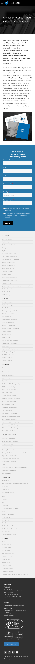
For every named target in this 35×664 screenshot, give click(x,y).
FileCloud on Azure (7, 360)
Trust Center (5, 523)
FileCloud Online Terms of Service (11, 529)
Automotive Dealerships (8, 438)
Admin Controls (6, 337)
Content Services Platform (9, 395)
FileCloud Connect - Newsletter (10, 508)
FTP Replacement (7, 410)
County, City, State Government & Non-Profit (14, 453)
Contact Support (6, 544)
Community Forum (7, 556)
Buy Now (4, 251)
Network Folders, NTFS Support (10, 328)
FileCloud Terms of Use (8, 526)
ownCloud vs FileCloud (8, 265)
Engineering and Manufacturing (10, 458)
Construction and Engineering (10, 441)
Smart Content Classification (10, 319)
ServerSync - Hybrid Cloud (9, 311)
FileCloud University (7, 571)
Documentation (6, 550)
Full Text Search (6, 331)
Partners (4, 368)
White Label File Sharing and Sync (11, 407)
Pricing (4, 248)
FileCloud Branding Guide (9, 534)
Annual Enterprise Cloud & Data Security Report (15, 483)
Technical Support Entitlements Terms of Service (15, 574)
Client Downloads (7, 239)
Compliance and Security (9, 253)
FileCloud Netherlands (8, 292)
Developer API (6, 559)
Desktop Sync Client (7, 302)
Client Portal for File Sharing (9, 419)
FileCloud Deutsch (7, 289)
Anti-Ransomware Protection (10, 340)
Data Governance (7, 316)
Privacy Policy (6, 517)
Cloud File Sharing (7, 378)
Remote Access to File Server (10, 389)
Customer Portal (6, 547)
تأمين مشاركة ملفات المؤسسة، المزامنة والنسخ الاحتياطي (16, 286)
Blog (3, 502)
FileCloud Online (6, 283)
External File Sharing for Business (11, 416)
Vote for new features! (8, 553)
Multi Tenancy (6, 346)
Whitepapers (5, 489)
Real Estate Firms (6, 473)
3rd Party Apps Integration (9, 352)
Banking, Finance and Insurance (10, 450)
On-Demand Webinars (8, 492)
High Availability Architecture (10, 349)
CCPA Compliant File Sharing (10, 428)
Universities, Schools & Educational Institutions (14, 467)
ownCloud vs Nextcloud (8, 262)
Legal (3, 464)
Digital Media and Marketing (9, 455)
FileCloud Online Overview (9, 245)
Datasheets (5, 486)
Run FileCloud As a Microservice (11, 355)
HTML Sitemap (6, 295)
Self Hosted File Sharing (8, 387)
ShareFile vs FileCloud (8, 268)
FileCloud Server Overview (9, 242)
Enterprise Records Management (11, 398)
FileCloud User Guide (7, 568)
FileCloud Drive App (7, 305)
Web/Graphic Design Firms (9, 470)
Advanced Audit (6, 334)
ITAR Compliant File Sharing (9, 413)
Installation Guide (6, 565)
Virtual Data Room (7, 392)
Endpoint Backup (6, 308)
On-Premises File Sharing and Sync (11, 384)
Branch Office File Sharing (9, 431)
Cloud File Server (6, 381)
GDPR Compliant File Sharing (10, 425)
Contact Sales (6, 542)
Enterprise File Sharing (8, 375)
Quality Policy (6, 520)
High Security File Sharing (9, 401)
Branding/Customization (8, 325)
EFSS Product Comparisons (9, 256)
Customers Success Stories (9, 277)
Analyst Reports (6, 480)
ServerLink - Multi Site (8, 313)
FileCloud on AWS (7, 358)
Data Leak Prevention (8, 322)
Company (4, 499)
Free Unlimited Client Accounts (10, 422)
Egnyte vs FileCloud (7, 271)
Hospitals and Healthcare (9, 461)
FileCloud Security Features (9, 343)
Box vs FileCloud (6, 274)
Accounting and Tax (7, 447)
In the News (5, 505)
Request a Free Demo (8, 514)
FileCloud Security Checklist (9, 280)
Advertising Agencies (7, 444)
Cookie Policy (6, 531)
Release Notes (6, 562)
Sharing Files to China (8, 404)
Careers (4, 511)
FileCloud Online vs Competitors (10, 259)
